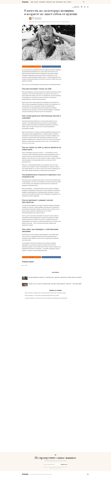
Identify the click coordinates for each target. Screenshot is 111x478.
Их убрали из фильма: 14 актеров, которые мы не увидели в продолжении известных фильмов (46, 298)
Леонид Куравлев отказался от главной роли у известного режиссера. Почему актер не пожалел (55, 277)
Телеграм (81, 7)
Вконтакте (84, 7)
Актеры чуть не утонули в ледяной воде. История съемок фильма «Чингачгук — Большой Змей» (55, 283)
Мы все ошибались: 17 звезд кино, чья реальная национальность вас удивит (42, 295)
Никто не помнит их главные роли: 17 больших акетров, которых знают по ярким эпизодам (45, 292)
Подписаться (64, 464)
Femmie (28, 1)
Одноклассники (88, 7)
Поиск (83, 2)
